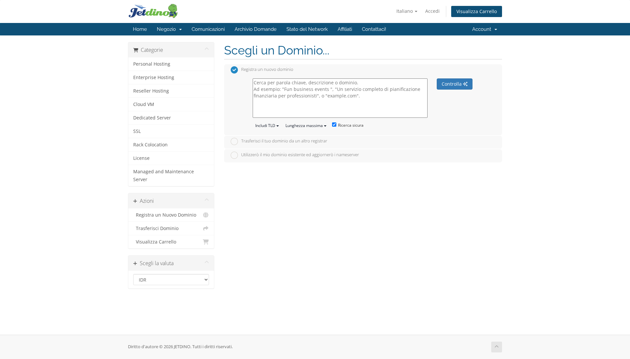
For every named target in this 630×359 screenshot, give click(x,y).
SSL (137, 131)
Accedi (432, 11)
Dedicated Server (152, 118)
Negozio (167, 29)
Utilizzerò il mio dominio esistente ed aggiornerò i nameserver (300, 155)
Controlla (452, 84)
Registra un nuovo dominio (267, 70)
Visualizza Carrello (476, 11)
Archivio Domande (256, 29)
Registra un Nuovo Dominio (164, 215)
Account (483, 29)
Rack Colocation (150, 145)
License (141, 158)
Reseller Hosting (151, 91)
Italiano (405, 11)
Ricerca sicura (351, 125)
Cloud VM (143, 104)
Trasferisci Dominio (155, 228)
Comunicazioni (208, 29)
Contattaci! (374, 29)
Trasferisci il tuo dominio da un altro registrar (284, 141)
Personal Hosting (151, 64)
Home (140, 29)
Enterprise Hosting (153, 77)
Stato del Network (307, 29)
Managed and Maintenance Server (163, 175)
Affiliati (345, 29)
